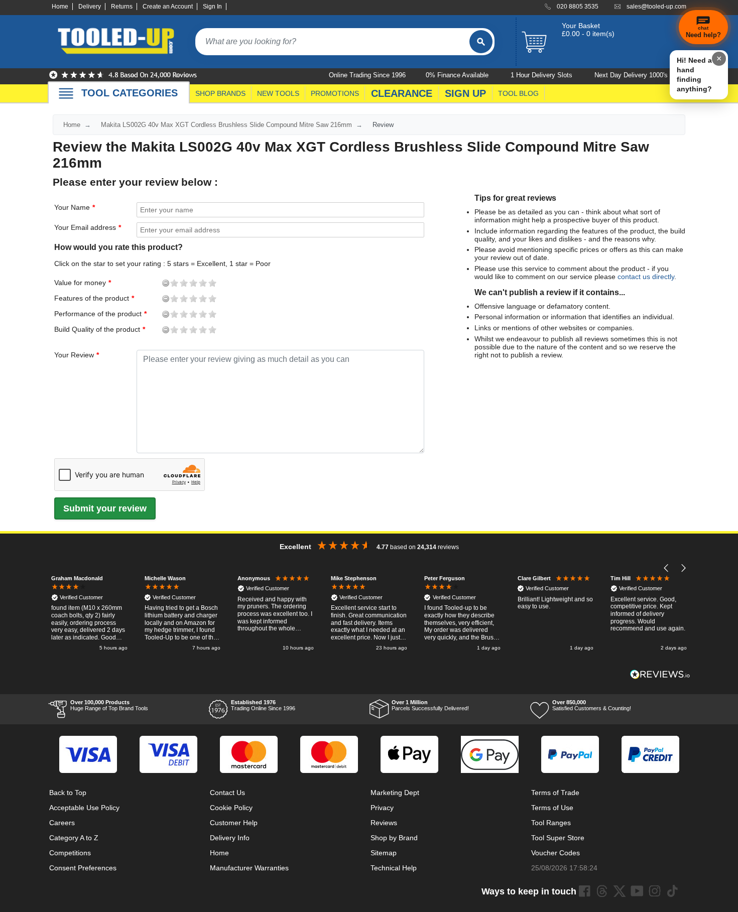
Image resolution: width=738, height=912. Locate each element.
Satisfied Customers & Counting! (591, 705)
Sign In (212, 6)
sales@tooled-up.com (656, 6)
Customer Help (234, 823)
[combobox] (332, 41)
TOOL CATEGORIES (129, 92)
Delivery (89, 6)
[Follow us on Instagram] (655, 891)
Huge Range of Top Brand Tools (109, 705)
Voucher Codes (555, 853)
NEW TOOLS (278, 93)
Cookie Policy (231, 808)
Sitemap (384, 853)
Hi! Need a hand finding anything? (694, 74)
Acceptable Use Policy (84, 808)
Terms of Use (552, 808)
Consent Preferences (82, 868)
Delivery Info (230, 838)
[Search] (481, 41)
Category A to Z (73, 838)
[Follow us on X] (619, 891)
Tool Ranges (551, 823)
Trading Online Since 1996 (263, 705)
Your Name (72, 207)
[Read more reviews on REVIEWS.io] (660, 674)
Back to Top (67, 793)
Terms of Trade (555, 793)
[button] (666, 568)
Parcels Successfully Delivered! (430, 705)
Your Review (74, 355)
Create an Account (168, 6)
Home (60, 6)
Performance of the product (63, 314)
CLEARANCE (401, 93)
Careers (62, 823)
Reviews (384, 823)
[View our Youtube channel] (637, 891)
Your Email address (85, 227)
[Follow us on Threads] (602, 891)
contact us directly (646, 277)
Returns (122, 6)
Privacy (382, 808)
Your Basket (581, 26)
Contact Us (227, 793)
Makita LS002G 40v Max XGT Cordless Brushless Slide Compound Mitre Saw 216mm (226, 124)
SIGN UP (465, 93)
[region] (369, 614)
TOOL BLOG (518, 93)
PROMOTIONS (335, 93)
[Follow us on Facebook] (584, 891)
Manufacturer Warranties (249, 868)
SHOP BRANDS (220, 93)
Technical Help (394, 868)
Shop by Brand (394, 838)
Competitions (70, 853)
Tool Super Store (557, 838)
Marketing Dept (395, 793)
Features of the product (63, 298)
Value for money (63, 283)
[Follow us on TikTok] (672, 891)
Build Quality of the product (63, 329)
